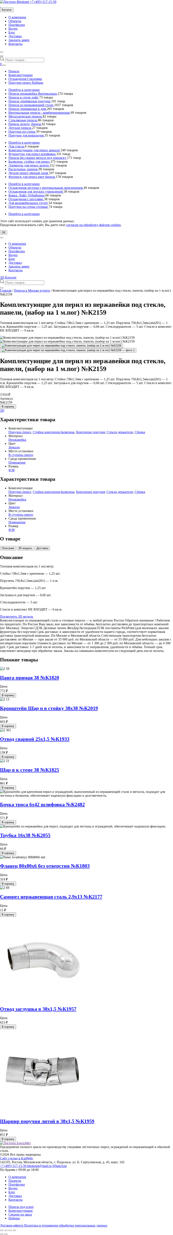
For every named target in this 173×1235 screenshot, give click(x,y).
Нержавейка (17, 439)
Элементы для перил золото (29, 165)
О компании (17, 17)
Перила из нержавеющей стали (31, 105)
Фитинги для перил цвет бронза (32, 177)
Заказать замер (18, 40)
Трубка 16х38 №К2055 (25, 835)
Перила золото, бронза (25, 124)
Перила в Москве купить (32, 290)
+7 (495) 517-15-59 (43, 2)
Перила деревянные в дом (27, 109)
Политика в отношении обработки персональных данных (65, 1225)
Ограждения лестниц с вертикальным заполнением (46, 188)
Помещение (17, 462)
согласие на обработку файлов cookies (93, 225)
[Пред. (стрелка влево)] (1, 1234)
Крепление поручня (90, 432)
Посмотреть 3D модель (16, 616)
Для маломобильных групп (28, 203)
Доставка (15, 36)
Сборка (140, 432)
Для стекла (16, 146)
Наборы (14, 1218)
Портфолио (16, 25)
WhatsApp (59, 1166)
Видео (13, 28)
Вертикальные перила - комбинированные (39, 112)
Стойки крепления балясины (53, 432)
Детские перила (20, 128)
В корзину (8, 406)
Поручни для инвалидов (26, 135)
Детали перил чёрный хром (28, 173)
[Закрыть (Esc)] (14, 1230)
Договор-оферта (12, 1225)
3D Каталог (8, 277)
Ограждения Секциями (25, 79)
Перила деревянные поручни (29, 101)
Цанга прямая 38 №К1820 (29, 677)
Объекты (14, 21)
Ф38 (11, 470)
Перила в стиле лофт (23, 97)
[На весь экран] (6, 1230)
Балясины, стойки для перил (29, 161)
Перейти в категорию (24, 90)
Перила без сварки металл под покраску (37, 158)
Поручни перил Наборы (25, 82)
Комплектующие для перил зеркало (34, 150)
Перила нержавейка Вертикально (33, 93)
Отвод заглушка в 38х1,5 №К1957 (38, 1009)
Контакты (15, 44)
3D (2, 410)
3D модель (25, 548)
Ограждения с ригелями (26, 199)
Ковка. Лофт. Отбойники (26, 195)
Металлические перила (25, 116)
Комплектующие (20, 75)
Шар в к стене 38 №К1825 (29, 770)
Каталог (7, 9)
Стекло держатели (120, 432)
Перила (13, 71)
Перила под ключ (21, 1207)
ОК (3, 232)
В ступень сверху (20, 455)
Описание (8, 548)
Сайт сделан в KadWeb (16, 1158)
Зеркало (14, 447)
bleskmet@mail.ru (39, 1166)
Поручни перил (19, 432)
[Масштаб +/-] (1, 1230)
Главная (5, 290)
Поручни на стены (22, 131)
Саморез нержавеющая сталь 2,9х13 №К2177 (51, 896)
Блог (11, 32)
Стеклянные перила (23, 120)
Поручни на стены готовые (28, 207)
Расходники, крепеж (23, 169)
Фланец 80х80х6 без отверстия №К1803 (45, 866)
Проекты (14, 1180)
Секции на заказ (20, 1214)
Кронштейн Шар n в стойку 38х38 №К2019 (49, 708)
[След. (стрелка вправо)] (6, 1234)
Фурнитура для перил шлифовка (32, 154)
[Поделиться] (10, 1230)
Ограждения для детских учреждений (36, 191)
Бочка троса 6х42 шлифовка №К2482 (42, 804)
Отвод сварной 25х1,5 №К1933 (34, 739)
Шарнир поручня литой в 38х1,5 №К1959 (47, 1121)
